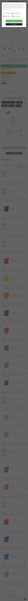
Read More (8, 9)
